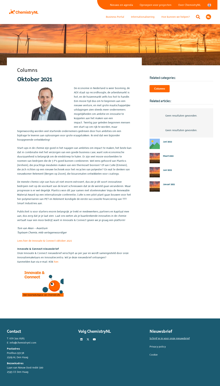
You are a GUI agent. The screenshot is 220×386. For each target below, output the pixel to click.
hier (56, 261)
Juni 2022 (167, 141)
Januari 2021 (169, 184)
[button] (197, 17)
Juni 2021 (167, 170)
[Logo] (23, 12)
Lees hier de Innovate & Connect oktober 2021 (44, 240)
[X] (88, 339)
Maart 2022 (168, 156)
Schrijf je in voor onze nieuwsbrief (170, 338)
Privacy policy (158, 346)
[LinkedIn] (81, 339)
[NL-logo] (208, 16)
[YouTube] (94, 339)
